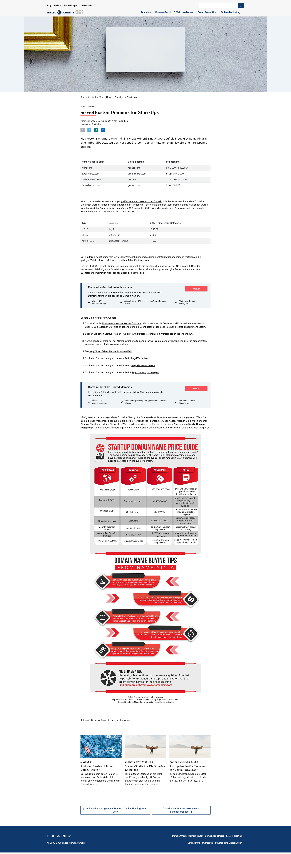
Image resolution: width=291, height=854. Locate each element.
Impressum (207, 843)
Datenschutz (194, 843)
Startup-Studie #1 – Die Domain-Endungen (145, 767)
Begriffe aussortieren (143, 365)
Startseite (85, 97)
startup (110, 720)
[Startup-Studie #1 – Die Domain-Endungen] (145, 746)
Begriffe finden (139, 358)
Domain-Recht (163, 12)
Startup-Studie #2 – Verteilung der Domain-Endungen (188, 767)
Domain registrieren (214, 836)
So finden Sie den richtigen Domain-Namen (97, 767)
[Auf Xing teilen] (96, 130)
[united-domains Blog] (66, 12)
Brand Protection (207, 12)
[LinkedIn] (71, 835)
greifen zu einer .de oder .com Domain (141, 201)
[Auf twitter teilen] (89, 130)
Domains (146, 12)
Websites (188, 12)
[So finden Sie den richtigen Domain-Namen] (101, 746)
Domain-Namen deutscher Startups (121, 323)
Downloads (86, 5)
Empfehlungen (71, 5)
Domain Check (179, 836)
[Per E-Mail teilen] (82, 130)
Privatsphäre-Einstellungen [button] (228, 843)
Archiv (95, 97)
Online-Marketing (231, 12)
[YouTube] (60, 835)
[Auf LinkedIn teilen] (103, 130)
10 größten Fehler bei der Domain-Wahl (110, 351)
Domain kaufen (195, 836)
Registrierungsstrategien (145, 372)
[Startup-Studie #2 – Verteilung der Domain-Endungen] (190, 746)
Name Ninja (196, 138)
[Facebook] (49, 835)
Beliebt (57, 5)
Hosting (238, 836)
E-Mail (177, 12)
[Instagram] (66, 835)
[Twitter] (54, 835)
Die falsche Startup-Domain (147, 340)
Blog (49, 5)
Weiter (196, 288)
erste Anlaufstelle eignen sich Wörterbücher (151, 333)
